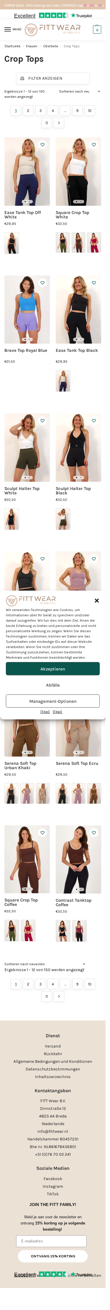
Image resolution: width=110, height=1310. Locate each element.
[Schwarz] (11, 243)
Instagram (53, 1186)
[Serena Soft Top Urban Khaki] (27, 722)
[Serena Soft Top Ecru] (78, 722)
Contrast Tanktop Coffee (74, 902)
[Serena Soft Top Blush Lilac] (78, 585)
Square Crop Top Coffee (21, 902)
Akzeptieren (52, 668)
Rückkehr (53, 1053)
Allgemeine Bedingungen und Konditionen (52, 1061)
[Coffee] (79, 242)
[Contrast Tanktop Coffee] (78, 859)
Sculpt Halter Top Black (73, 490)
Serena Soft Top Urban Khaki (20, 765)
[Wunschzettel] (42, 144)
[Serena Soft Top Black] (27, 585)
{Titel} (45, 712)
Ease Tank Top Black (77, 350)
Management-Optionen (53, 701)
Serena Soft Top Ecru (77, 763)
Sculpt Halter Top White (22, 490)
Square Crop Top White (72, 214)
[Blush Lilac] (27, 793)
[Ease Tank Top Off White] (27, 171)
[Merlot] (79, 931)
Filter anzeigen (45, 78)
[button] (97, 601)
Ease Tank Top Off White (22, 214)
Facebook (52, 1178)
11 (46, 123)
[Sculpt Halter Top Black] (78, 447)
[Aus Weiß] (63, 381)
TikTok (53, 1194)
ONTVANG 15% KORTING (53, 1256)
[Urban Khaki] (94, 793)
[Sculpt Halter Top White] (27, 447)
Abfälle (53, 684)
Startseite (12, 46)
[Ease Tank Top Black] (78, 309)
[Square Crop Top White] (78, 171)
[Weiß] (63, 519)
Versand (53, 1046)
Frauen (31, 46)
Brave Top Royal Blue (25, 350)
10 (90, 110)
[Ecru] (43, 793)
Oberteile (50, 46)
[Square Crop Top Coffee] (27, 859)
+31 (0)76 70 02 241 (53, 1154)
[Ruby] (94, 242)
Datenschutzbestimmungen (53, 1069)
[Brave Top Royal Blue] (27, 309)
